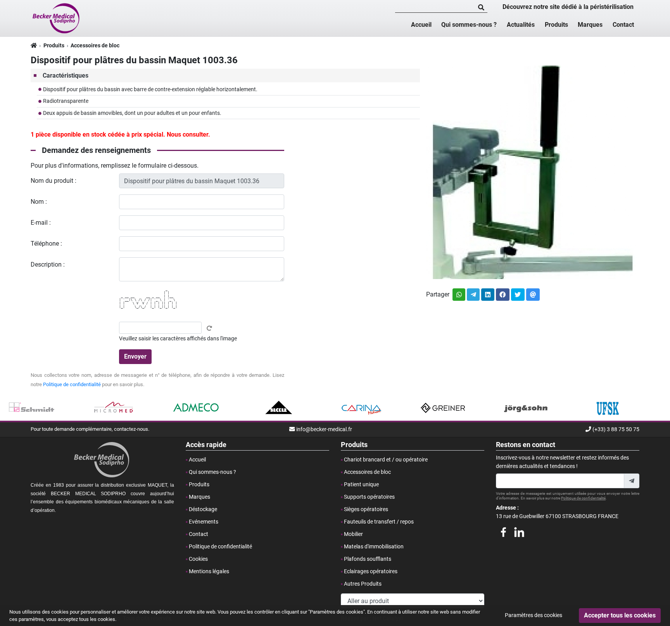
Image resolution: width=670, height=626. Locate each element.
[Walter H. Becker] (278, 408)
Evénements (203, 521)
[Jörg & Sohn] (525, 408)
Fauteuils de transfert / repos (379, 521)
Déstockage (203, 509)
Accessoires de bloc (95, 45)
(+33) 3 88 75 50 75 (615, 429)
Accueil (421, 24)
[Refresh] (209, 328)
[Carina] (361, 408)
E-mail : (41, 222)
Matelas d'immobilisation (374, 546)
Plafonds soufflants (367, 559)
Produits (556, 24)
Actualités (521, 24)
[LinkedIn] (519, 531)
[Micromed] (114, 408)
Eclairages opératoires (370, 571)
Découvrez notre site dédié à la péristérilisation (568, 6)
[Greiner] (443, 408)
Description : (48, 264)
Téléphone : (46, 243)
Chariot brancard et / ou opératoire (386, 459)
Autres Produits (363, 584)
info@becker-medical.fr (324, 429)
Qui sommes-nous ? (469, 24)
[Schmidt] (31, 408)
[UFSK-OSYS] (608, 408)
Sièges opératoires (366, 509)
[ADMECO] (196, 408)
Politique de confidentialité (72, 384)
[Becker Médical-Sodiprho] (57, 18)
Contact (623, 24)
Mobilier (353, 534)
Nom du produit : (53, 180)
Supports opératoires (369, 497)
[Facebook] (503, 531)
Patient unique (361, 484)
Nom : (39, 201)
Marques (590, 24)
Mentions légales (209, 571)
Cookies (198, 559)
